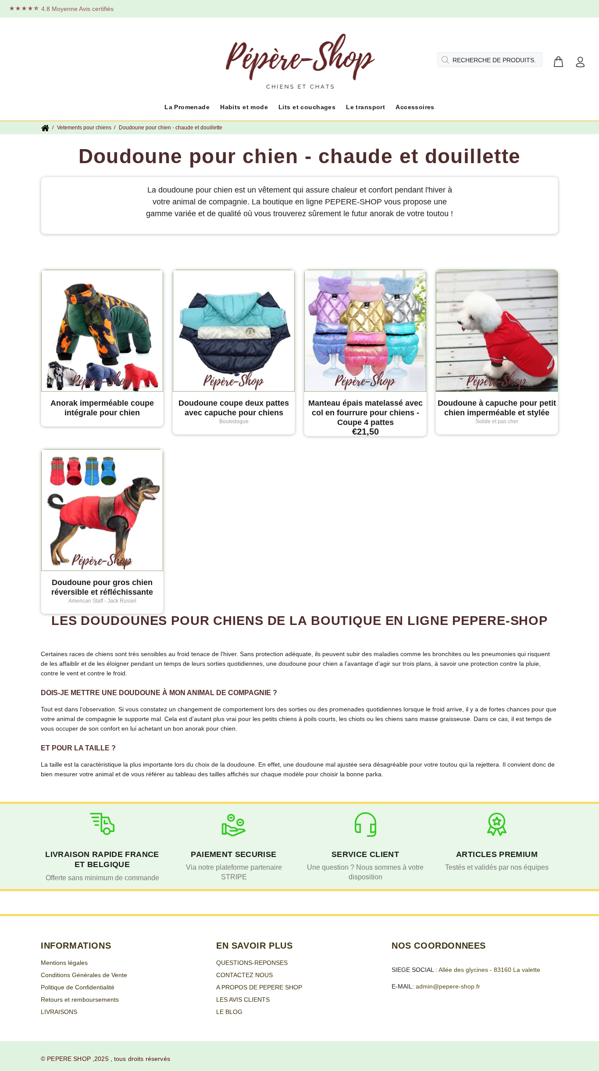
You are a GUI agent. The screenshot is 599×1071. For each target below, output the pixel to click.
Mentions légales (64, 962)
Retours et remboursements (80, 999)
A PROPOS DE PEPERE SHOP (259, 987)
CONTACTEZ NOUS (244, 974)
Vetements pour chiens (84, 128)
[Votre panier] (558, 62)
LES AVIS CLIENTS (243, 999)
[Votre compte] (580, 62)
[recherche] (444, 59)
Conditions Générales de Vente (84, 974)
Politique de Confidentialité (77, 987)
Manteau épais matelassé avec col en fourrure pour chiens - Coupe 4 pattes (365, 413)
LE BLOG (229, 1011)
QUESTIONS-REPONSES (252, 962)
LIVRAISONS (59, 1011)
